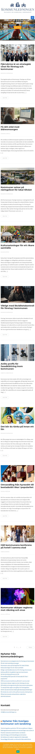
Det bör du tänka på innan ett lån (17, 427)
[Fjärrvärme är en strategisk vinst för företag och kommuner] (17, 53)
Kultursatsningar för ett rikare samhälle (17, 246)
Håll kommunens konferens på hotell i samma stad (16, 546)
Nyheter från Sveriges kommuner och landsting (16, 722)
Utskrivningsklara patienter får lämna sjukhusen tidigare (16, 728)
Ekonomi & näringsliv (7, 73)
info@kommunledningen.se (8, 712)
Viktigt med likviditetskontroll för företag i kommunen (17, 306)
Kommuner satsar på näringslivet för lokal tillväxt (16, 188)
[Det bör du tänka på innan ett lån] (17, 415)
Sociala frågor (5, 491)
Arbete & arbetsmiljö (7, 373)
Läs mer (17, 27)
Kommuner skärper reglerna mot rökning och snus (16, 608)
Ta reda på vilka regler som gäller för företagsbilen (15, 687)
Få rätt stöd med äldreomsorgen (10, 128)
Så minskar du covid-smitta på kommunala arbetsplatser (16, 692)
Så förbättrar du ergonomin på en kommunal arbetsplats (17, 685)
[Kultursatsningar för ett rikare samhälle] (17, 234)
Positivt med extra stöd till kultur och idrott (13, 732)
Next (33, 23)
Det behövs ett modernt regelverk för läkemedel (14, 737)
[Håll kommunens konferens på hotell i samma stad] (17, 533)
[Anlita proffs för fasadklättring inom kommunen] (17, 352)
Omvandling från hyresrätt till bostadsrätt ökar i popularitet (17, 486)
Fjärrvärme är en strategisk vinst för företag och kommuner (16, 66)
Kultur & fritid (5, 252)
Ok (18, 751)
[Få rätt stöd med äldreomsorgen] (17, 115)
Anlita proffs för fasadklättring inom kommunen (12, 366)
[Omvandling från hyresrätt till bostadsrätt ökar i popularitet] (17, 473)
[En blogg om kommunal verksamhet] (17, 8)
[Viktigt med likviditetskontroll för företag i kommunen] (17, 294)
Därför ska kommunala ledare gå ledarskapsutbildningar (16, 689)
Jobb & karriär (5, 551)
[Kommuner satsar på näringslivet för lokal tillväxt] (17, 176)
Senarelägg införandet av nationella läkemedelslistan (16, 739)
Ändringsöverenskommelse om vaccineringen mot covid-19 (17, 730)
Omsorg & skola (5, 133)
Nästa (30, 647)
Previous (1, 23)
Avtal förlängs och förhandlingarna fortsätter (13, 735)
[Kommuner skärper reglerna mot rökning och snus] (17, 596)
